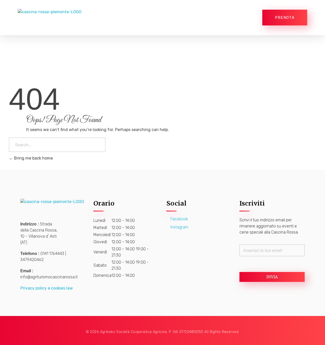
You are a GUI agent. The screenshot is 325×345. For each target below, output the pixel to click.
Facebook (178, 219)
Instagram (178, 227)
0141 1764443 (52, 253)
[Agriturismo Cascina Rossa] (58, 17)
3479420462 (32, 259)
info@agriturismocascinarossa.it (49, 277)
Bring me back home (33, 158)
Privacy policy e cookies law (46, 288)
